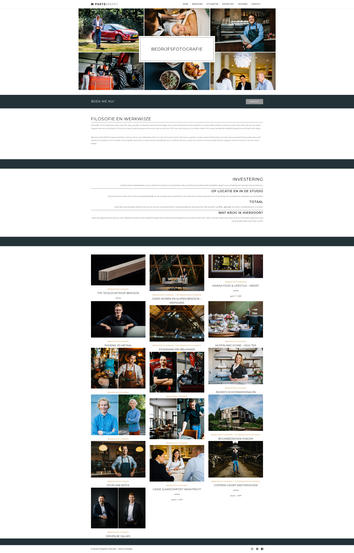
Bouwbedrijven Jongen (235, 438)
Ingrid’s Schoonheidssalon (236, 392)
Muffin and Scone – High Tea (235, 345)
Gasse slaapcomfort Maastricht (177, 489)
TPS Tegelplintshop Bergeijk (118, 293)
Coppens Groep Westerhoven (235, 485)
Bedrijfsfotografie (118, 289)
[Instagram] (252, 549)
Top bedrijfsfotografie (188, 295)
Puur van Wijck (118, 485)
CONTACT (254, 101)
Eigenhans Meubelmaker (177, 349)
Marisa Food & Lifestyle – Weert (235, 285)
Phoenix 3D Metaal (118, 345)
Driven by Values (118, 536)
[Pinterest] (257, 549)
